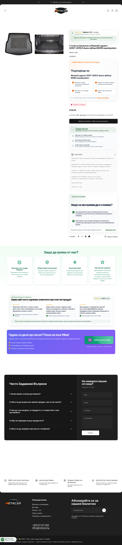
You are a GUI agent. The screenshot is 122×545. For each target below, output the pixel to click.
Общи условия (37, 513)
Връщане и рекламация (40, 504)
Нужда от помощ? (112, 236)
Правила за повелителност (28, 541)
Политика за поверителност (41, 516)
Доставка (35, 507)
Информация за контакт (76, 541)
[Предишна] (39, 2)
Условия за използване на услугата (44, 541)
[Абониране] (104, 510)
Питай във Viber (111, 230)
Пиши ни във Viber (103, 98)
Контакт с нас (36, 510)
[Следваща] (83, 2)
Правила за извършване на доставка (61, 541)
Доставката (83, 115)
